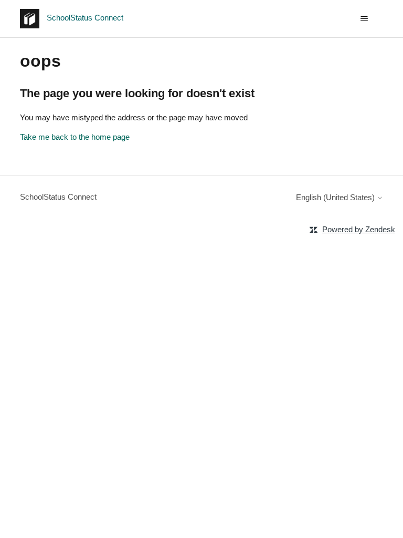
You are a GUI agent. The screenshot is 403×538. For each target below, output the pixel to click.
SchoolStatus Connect (58, 196)
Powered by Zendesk (358, 229)
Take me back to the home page (75, 136)
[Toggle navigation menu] (364, 19)
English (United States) (336, 197)
